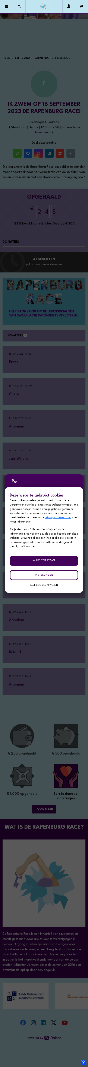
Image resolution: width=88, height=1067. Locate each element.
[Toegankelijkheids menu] (83, 1062)
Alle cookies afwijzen (44, 585)
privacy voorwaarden (58, 517)
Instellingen (44, 575)
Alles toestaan (44, 560)
